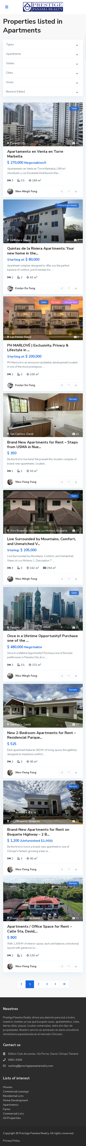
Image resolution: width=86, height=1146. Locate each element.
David (26, 240)
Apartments (10, 1105)
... (60, 173)
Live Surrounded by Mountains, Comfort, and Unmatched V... (41, 541)
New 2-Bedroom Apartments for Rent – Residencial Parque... (41, 735)
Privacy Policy (11, 1141)
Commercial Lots (13, 1113)
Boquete (61, 531)
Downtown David (21, 918)
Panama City (18, 143)
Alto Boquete (19, 531)
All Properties (12, 1118)
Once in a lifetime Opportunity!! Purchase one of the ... (42, 638)
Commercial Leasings (16, 1091)
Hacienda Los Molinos (42, 531)
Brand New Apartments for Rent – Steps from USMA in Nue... (42, 444)
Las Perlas (16, 337)
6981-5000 (15, 1060)
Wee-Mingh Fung (26, 191)
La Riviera (16, 240)
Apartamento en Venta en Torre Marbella (35, 154)
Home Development (15, 1100)
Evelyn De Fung (25, 288)
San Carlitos (17, 434)
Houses (7, 1087)
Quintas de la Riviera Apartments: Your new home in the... (40, 250)
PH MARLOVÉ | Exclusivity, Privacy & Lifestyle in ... (37, 347)
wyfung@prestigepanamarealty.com (30, 1066)
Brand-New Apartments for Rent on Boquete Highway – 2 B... (38, 832)
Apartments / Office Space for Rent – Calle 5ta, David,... (39, 928)
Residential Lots (13, 1096)
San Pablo (16, 724)
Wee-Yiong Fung (25, 482)
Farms (6, 1109)
